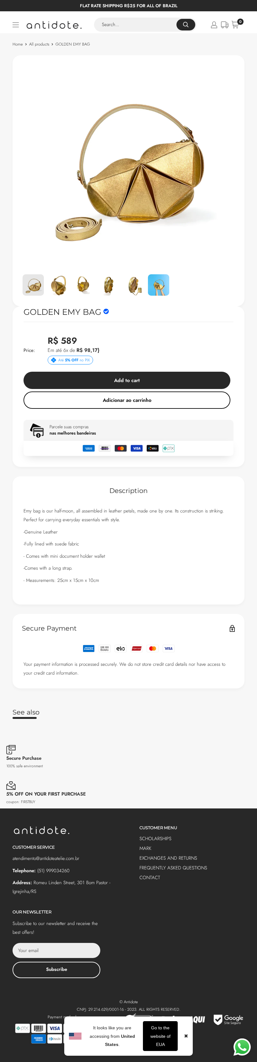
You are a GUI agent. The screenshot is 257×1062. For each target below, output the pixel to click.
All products (39, 44)
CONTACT (149, 877)
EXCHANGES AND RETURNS (168, 858)
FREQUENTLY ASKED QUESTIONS (173, 867)
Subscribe (56, 969)
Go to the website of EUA (160, 1036)
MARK (145, 848)
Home (18, 44)
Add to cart (127, 380)
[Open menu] (16, 24)
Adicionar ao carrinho (127, 400)
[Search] (185, 24)
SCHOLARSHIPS (155, 838)
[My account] (214, 24)
